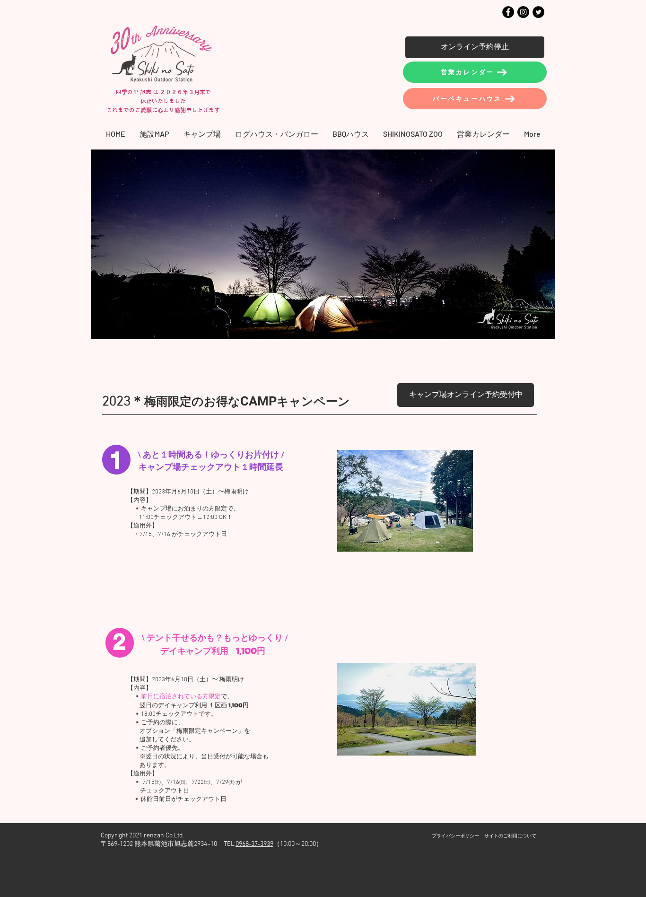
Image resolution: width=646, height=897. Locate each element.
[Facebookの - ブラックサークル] (508, 12)
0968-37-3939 (254, 844)
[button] (202, 134)
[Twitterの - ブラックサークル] (538, 12)
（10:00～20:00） (298, 844)
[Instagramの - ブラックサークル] (523, 12)
